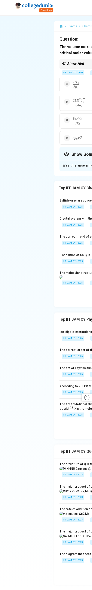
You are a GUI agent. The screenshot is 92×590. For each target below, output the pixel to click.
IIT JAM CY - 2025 (73, 206)
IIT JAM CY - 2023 (73, 474)
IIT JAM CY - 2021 (73, 72)
